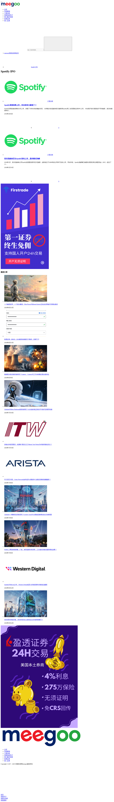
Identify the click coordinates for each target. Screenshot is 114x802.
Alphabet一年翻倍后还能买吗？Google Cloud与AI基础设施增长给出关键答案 (28, 514)
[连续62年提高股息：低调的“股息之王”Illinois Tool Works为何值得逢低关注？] (25, 441)
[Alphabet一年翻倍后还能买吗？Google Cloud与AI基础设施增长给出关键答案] (25, 511)
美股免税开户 (8, 15)
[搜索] (58, 44)
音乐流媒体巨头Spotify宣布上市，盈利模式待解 (22, 158)
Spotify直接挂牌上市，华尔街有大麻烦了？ (20, 105)
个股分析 (7, 13)
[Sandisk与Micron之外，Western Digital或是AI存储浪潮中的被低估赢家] (25, 581)
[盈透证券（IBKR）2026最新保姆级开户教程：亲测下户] (25, 336)
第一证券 (7, 20)
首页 (11, 53)
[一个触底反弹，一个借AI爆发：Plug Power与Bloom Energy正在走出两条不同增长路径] (25, 301)
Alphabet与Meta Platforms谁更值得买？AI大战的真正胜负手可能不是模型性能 (28, 409)
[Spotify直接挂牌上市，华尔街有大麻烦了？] (25, 101)
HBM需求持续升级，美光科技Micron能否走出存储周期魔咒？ (23, 619)
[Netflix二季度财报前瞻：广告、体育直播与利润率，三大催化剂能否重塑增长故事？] (25, 546)
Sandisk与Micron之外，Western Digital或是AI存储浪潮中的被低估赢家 (25, 584)
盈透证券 (7, 18)
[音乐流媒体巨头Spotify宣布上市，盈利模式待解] (25, 154)
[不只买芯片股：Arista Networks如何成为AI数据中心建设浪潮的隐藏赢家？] (25, 476)
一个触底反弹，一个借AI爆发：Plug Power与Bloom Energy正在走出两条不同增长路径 (31, 304)
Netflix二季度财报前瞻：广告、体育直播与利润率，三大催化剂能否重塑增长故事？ (30, 549)
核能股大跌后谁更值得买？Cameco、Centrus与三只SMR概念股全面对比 (26, 374)
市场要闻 (7, 11)
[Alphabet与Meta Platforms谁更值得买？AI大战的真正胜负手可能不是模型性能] (25, 406)
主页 (5, 9)
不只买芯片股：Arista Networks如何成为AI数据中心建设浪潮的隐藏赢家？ (27, 479)
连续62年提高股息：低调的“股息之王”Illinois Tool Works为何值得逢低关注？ (28, 444)
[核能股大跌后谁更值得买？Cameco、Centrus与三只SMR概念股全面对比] (25, 371)
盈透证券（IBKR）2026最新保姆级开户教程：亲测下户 (21, 339)
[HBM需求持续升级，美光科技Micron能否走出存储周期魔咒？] (25, 616)
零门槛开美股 (8, 17)
